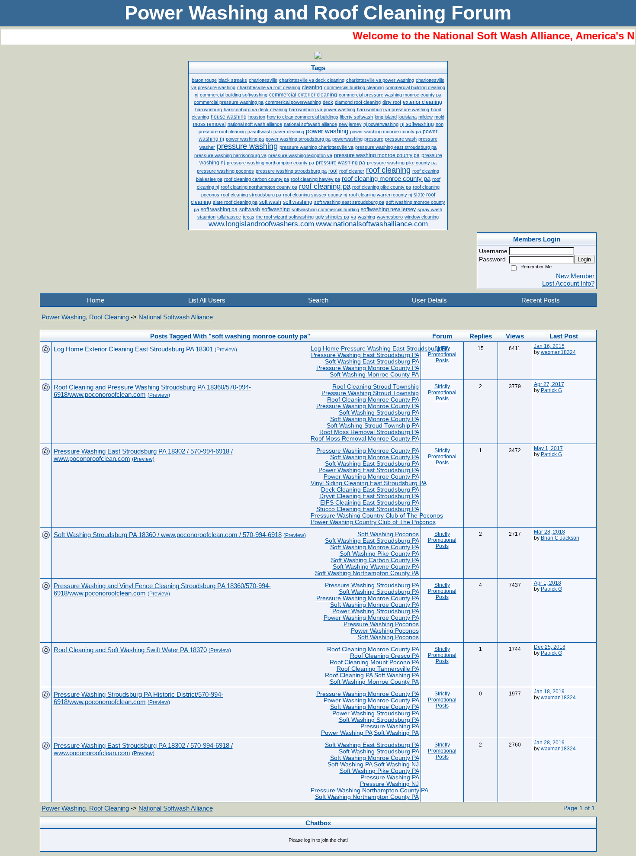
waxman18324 (558, 352)
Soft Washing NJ (396, 764)
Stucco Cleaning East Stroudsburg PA (367, 509)
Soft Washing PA (396, 675)
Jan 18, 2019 (549, 692)
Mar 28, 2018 (549, 532)
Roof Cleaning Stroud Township (375, 386)
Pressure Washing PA (389, 726)
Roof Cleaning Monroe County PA (373, 399)
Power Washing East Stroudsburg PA (368, 470)
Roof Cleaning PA (349, 675)
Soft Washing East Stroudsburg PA (372, 361)
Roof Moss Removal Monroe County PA (365, 438)
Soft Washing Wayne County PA (376, 566)
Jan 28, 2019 (549, 743)
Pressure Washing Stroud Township (370, 393)
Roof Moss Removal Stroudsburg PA (369, 432)
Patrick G (551, 390)
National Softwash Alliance (175, 317)
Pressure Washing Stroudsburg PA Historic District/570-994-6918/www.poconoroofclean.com (138, 698)
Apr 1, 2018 (547, 583)
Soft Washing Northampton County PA (367, 573)
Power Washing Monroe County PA (371, 476)
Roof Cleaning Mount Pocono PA (374, 662)
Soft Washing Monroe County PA (374, 374)
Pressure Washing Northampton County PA (369, 790)
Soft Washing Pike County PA (379, 553)
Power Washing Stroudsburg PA (375, 611)
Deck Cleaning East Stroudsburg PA (370, 489)
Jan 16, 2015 (549, 346)
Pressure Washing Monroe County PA (367, 368)
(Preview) (226, 350)
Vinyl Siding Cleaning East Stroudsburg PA (368, 483)
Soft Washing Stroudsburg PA (379, 412)
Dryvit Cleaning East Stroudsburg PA (369, 496)
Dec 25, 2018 (549, 647)
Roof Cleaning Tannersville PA (378, 669)
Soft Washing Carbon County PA (375, 560)
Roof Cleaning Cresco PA (384, 656)
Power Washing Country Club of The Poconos (373, 522)
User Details (429, 300)
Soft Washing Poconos (388, 534)
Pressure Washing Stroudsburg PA (372, 585)
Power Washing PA (346, 733)
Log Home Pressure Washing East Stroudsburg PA (380, 348)
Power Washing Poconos (385, 631)
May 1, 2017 (548, 448)
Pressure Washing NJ (389, 784)
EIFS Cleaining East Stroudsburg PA (369, 502)
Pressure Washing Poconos (381, 624)
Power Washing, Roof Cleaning (85, 317)
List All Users (206, 300)
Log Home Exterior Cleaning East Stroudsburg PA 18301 (133, 349)
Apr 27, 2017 (549, 384)
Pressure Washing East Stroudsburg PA (365, 355)
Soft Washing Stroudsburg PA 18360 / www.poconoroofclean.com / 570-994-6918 (168, 534)
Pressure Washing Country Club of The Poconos (377, 515)
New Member (575, 276)
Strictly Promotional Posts (442, 354)
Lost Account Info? (568, 283)
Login (584, 259)
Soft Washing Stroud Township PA (373, 425)
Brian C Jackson (560, 538)
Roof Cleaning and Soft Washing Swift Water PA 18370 (130, 649)
